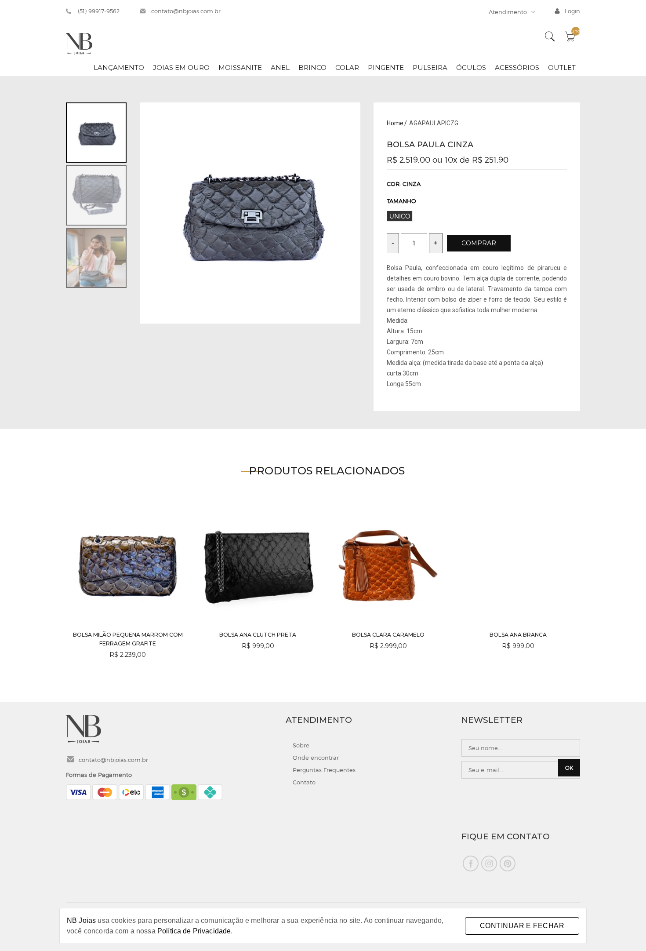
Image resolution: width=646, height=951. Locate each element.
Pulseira (430, 67)
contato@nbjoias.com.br (186, 11)
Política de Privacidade (194, 931)
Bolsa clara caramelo (388, 634)
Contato (304, 782)
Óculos (471, 67)
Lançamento (119, 67)
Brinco (312, 67)
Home (395, 123)
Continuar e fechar (522, 925)
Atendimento (508, 11)
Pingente (386, 67)
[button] (570, 585)
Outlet (562, 67)
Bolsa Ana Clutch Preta (257, 634)
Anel (280, 67)
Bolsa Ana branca (518, 634)
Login (572, 11)
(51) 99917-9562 (99, 11)
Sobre (301, 745)
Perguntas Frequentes (324, 769)
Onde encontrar (316, 757)
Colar (347, 67)
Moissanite (240, 67)
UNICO (399, 216)
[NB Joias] (79, 43)
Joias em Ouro (181, 67)
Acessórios (517, 67)
